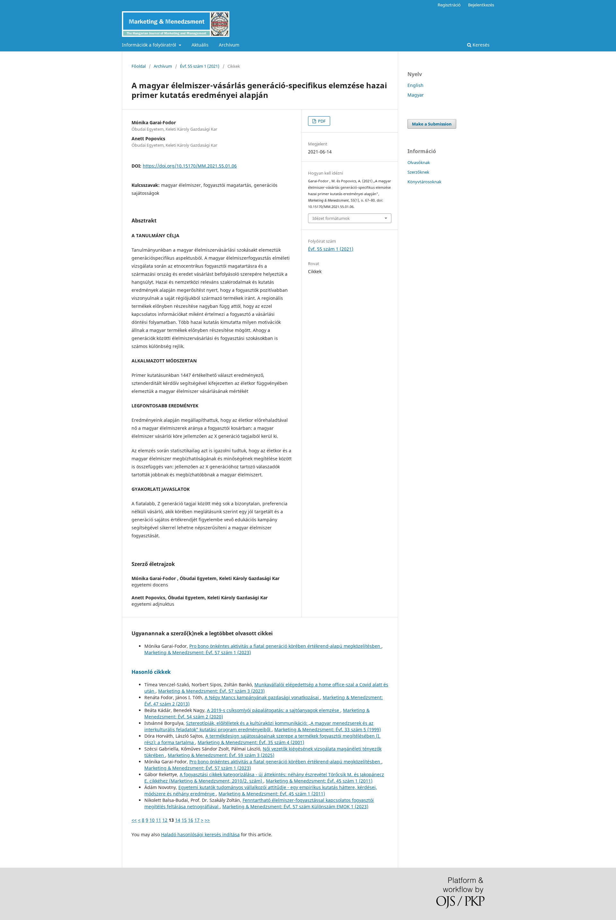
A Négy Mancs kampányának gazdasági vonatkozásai (262, 697)
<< (134, 820)
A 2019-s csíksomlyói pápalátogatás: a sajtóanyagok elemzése (273, 710)
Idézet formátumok (331, 218)
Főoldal (139, 66)
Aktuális (200, 45)
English (415, 85)
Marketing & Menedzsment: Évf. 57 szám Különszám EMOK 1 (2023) (295, 806)
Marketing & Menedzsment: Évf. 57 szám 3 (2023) (211, 691)
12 (164, 820)
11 (158, 820)
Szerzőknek (418, 172)
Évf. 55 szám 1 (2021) (199, 66)
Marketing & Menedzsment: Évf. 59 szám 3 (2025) (221, 755)
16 (190, 820)
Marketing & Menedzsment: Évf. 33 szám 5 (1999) (327, 729)
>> (207, 820)
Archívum (229, 45)
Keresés (480, 45)
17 (197, 820)
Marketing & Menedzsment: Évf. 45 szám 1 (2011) (319, 781)
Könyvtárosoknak (424, 182)
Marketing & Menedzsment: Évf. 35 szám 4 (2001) (251, 742)
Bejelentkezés (481, 5)
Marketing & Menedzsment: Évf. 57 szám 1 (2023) (197, 652)
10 (152, 820)
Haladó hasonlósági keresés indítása (200, 834)
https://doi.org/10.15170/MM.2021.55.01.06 (190, 166)
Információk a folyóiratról (149, 45)
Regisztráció (449, 5)
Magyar (415, 95)
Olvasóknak (418, 162)
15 (184, 820)
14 (177, 820)
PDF (321, 121)
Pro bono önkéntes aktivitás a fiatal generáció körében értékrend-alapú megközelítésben (285, 646)
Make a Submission (432, 124)
